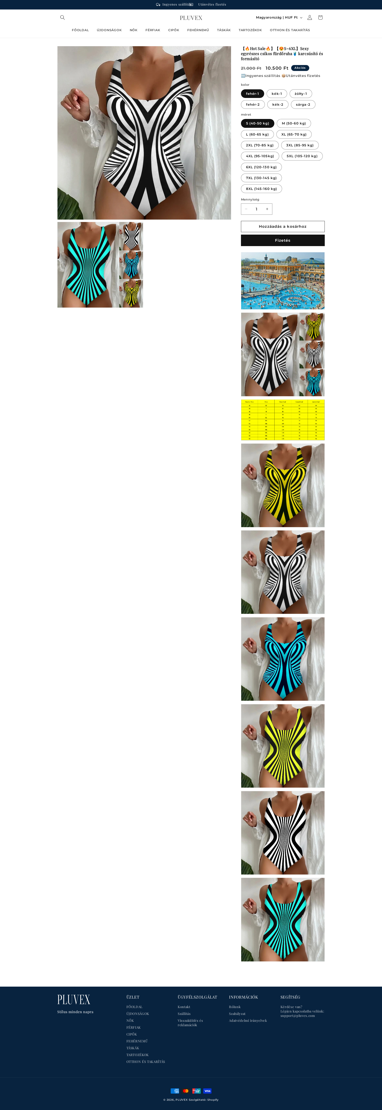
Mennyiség (250, 199)
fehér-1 (252, 93)
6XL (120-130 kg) (261, 167)
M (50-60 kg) (294, 123)
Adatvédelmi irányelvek (248, 1020)
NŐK (130, 1020)
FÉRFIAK (133, 1027)
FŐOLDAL (134, 1007)
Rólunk (235, 1007)
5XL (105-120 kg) (302, 156)
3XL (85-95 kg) (300, 145)
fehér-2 (253, 104)
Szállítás (184, 1013)
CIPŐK (131, 1034)
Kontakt (184, 1007)
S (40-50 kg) (257, 123)
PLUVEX (182, 1099)
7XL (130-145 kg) (261, 178)
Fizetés (283, 240)
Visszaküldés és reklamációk (190, 1022)
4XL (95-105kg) (260, 156)
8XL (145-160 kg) (261, 189)
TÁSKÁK (132, 1048)
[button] (62, 17)
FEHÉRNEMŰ (137, 1041)
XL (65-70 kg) (294, 134)
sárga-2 (303, 104)
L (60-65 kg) (257, 134)
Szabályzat (237, 1013)
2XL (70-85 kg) (260, 145)
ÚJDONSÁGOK (137, 1013)
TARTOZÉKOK (137, 1055)
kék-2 (277, 104)
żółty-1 (301, 93)
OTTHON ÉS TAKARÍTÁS (145, 1061)
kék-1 (277, 93)
